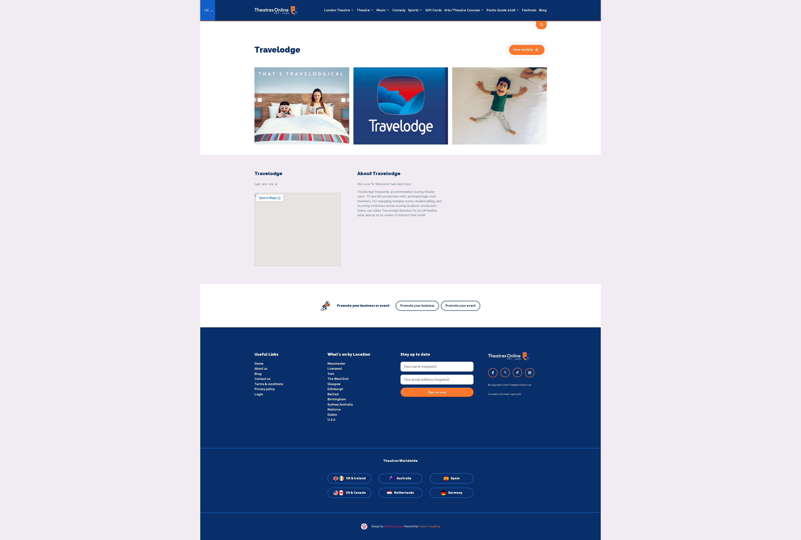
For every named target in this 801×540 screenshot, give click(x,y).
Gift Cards (433, 10)
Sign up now (437, 392)
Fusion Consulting (429, 526)
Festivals (529, 10)
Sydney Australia (340, 404)
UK (206, 10)
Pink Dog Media (393, 526)
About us (260, 368)
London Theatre (337, 10)
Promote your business (417, 305)
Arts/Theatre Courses (462, 10)
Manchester (336, 363)
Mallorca (334, 409)
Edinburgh (335, 389)
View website (523, 49)
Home (258, 363)
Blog (543, 10)
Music (381, 10)
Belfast (333, 394)
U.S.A (331, 419)
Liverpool (334, 368)
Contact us (262, 379)
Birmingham (336, 399)
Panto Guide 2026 (501, 10)
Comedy (399, 10)
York (330, 373)
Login (258, 394)
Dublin (332, 414)
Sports (413, 10)
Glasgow (334, 384)
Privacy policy (264, 389)
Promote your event (461, 305)
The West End (337, 379)
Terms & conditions (268, 384)
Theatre (363, 10)
